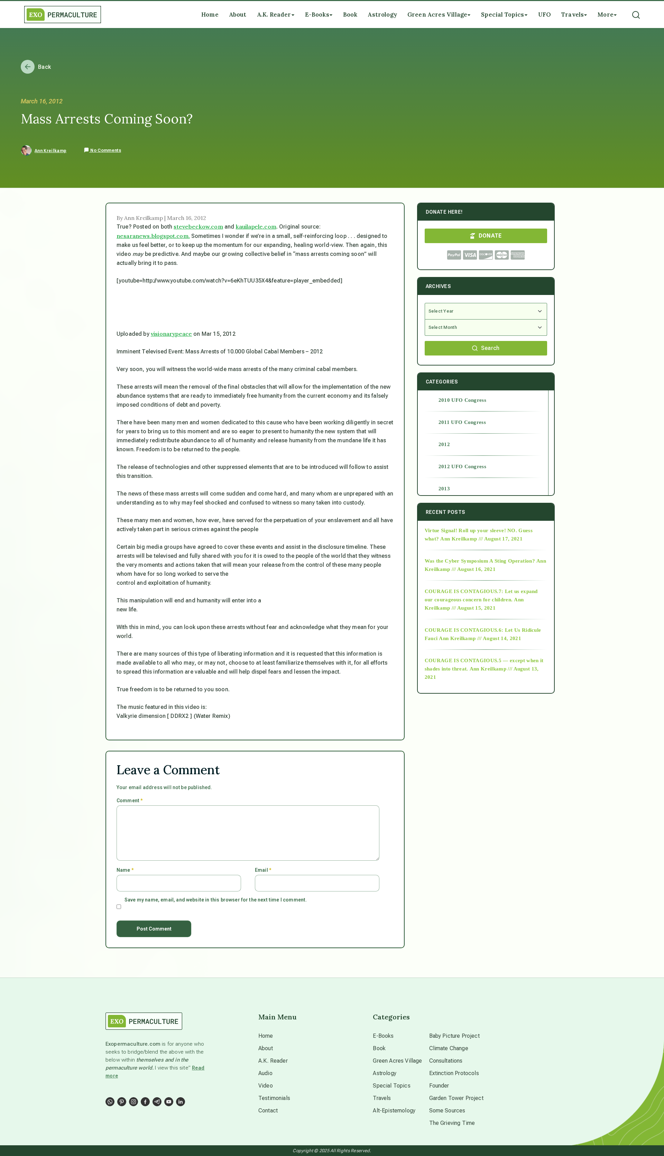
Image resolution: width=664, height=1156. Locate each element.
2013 (444, 488)
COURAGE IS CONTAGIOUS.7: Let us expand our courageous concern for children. (481, 595)
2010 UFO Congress (462, 400)
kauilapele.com (256, 226)
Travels (382, 1098)
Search (490, 348)
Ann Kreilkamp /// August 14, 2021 (480, 638)
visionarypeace (171, 333)
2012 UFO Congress (462, 466)
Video (265, 1085)
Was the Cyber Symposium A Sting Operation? (480, 561)
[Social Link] (109, 1101)
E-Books (383, 1036)
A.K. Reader (273, 1060)
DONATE (490, 235)
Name (125, 870)
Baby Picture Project (454, 1036)
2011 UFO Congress (462, 422)
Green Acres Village (397, 1060)
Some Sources (447, 1110)
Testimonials (274, 1098)
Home (265, 1036)
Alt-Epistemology (394, 1110)
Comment (129, 800)
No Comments (105, 150)
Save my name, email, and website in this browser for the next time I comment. (215, 900)
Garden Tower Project (456, 1098)
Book (379, 1048)
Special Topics (391, 1085)
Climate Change (448, 1048)
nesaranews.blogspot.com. (153, 235)
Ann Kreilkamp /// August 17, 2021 (481, 539)
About (265, 1048)
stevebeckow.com (198, 226)
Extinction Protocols (454, 1073)
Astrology (384, 1073)
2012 (444, 444)
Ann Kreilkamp (50, 150)
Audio (265, 1073)
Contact (268, 1110)
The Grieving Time (452, 1123)
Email (263, 870)
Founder (439, 1085)
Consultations (446, 1060)
